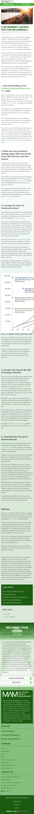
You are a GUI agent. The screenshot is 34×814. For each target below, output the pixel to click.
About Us (4, 749)
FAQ (2, 754)
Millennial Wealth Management (21, 32)
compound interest (21, 239)
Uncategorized (7, 617)
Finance (5, 614)
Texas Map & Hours (7, 768)
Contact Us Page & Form (8, 785)
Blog (2, 757)
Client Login (4, 763)
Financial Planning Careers (9, 760)
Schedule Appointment (8, 788)
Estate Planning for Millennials (12, 600)
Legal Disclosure (17, 801)
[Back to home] (8, 1)
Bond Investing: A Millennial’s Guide (13, 591)
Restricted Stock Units (9, 594)
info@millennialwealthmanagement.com (11, 782)
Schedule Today (8, 4)
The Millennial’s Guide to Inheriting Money (15, 597)
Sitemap (17, 808)
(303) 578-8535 (5, 780)
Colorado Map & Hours (8, 765)
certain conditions (19, 424)
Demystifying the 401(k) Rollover (12, 603)
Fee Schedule (5, 751)
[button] (32, 1)
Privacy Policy (17, 804)
